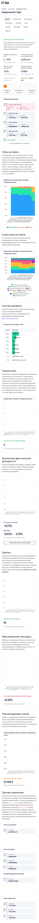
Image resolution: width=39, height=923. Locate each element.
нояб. (4, 829)
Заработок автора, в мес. (10, 55)
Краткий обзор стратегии (14, 39)
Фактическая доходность (8, 67)
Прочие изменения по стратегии (19, 143)
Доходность (28, 19)
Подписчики (17, 19)
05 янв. (10, 867)
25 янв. (10, 133)
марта (4, 103)
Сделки (7, 27)
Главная (4, 9)
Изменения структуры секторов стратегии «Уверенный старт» (18, 252)
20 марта (23, 107)
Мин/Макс (7, 530)
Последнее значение (11, 522)
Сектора (18, 23)
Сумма (26, 27)
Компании (8, 23)
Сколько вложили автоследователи (27, 55)
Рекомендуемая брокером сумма (26, 67)
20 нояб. (11, 830)
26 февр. (11, 107)
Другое (7, 31)
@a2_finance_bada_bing (10, 318)
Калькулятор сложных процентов (18, 542)
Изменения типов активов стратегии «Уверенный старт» (16, 181)
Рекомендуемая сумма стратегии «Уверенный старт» (19, 734)
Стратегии (11, 9)
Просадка (17, 27)
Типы (26, 23)
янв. (4, 866)
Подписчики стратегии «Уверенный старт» (18, 399)
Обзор (7, 19)
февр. (4, 130)
